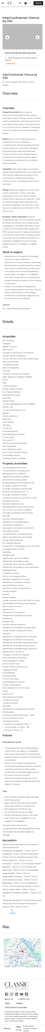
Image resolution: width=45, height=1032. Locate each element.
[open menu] (2, 3)
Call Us (12, 913)
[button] (7, 37)
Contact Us (23, 999)
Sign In (38, 3)
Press (7, 1003)
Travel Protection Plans (16, 1007)
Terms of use (18, 1028)
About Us (9, 999)
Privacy (7, 1028)
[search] (20, 3)
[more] (25, 3)
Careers (19, 1003)
